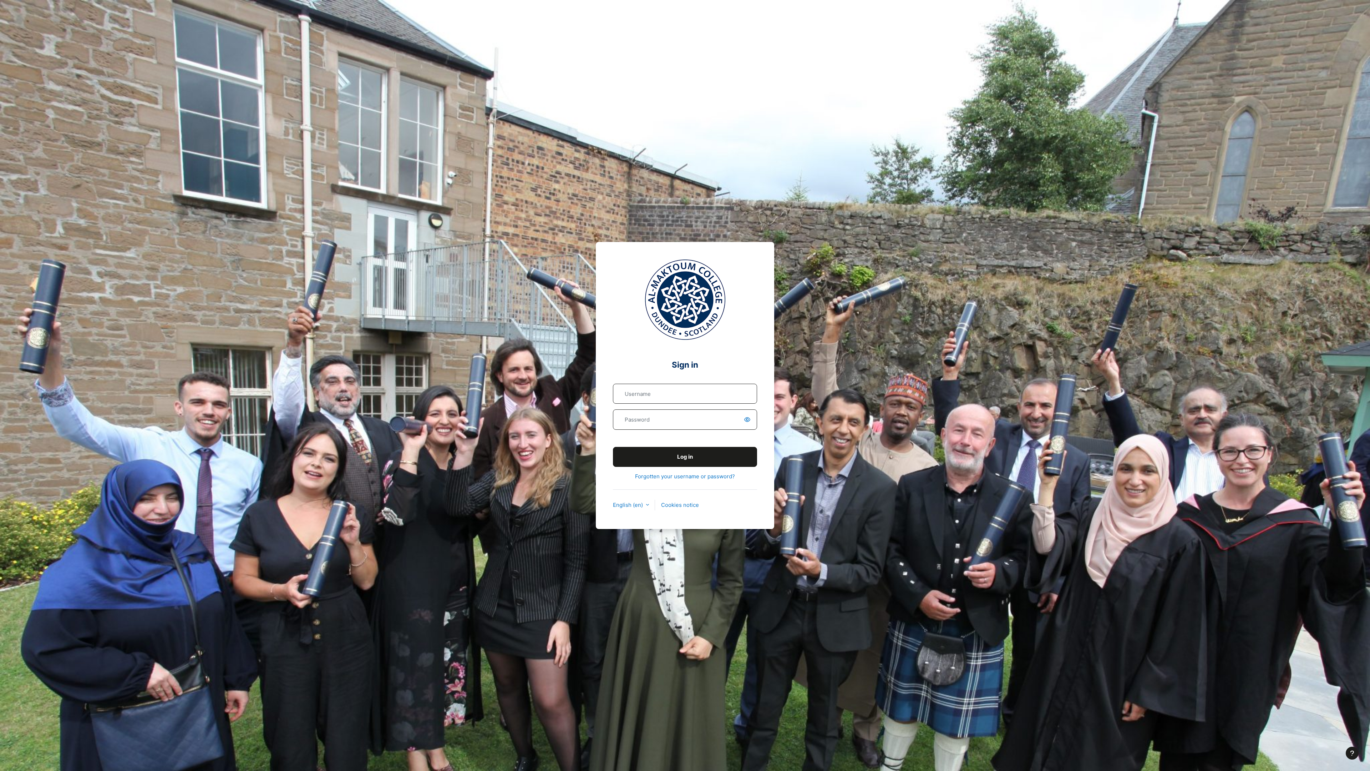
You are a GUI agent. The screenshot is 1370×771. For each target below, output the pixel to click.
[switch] (748, 419)
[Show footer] (1352, 753)
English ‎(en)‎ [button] (628, 505)
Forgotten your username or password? (685, 476)
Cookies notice (680, 505)
